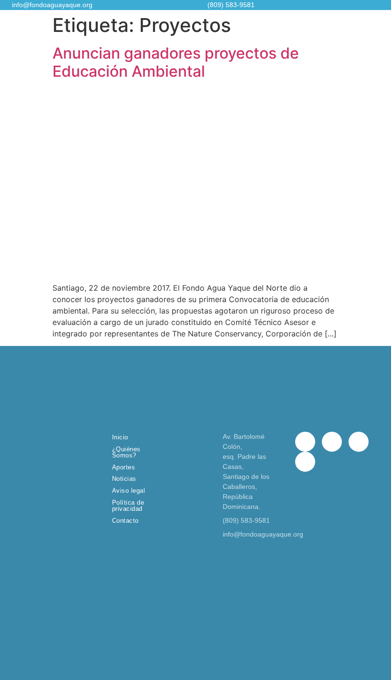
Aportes (123, 467)
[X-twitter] (332, 442)
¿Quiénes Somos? (126, 452)
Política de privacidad (128, 505)
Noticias (124, 478)
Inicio (120, 437)
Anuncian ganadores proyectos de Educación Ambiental (175, 62)
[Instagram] (359, 442)
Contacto (125, 520)
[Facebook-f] (305, 442)
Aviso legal (128, 490)
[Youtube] (305, 462)
